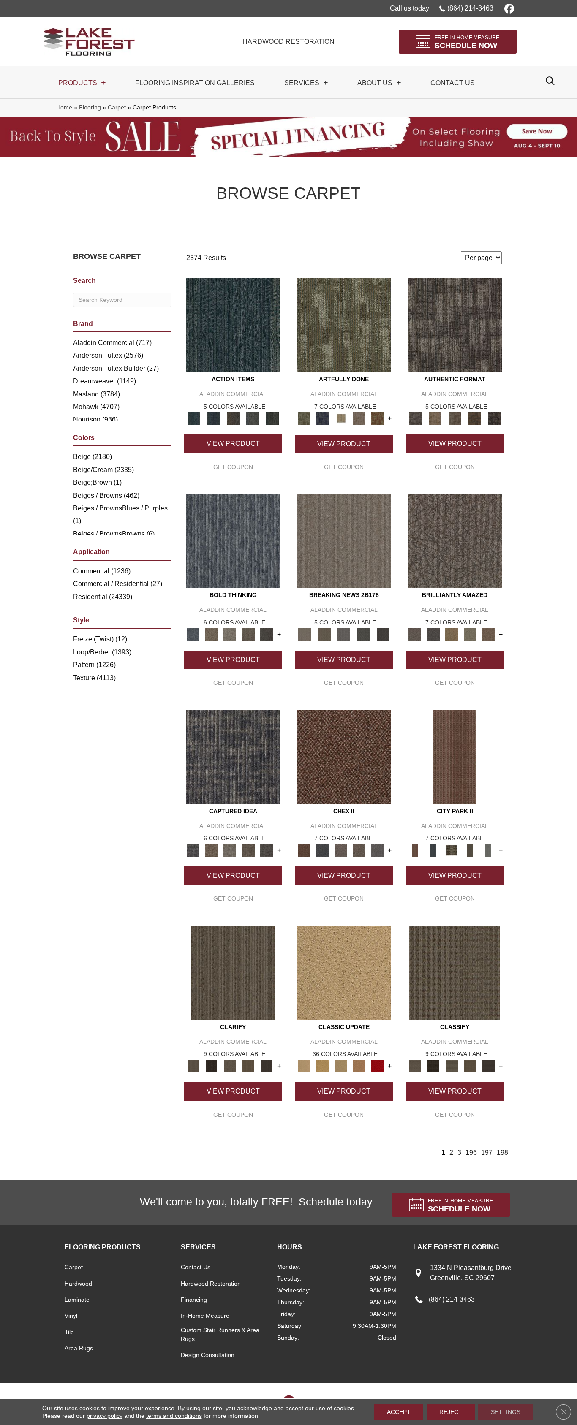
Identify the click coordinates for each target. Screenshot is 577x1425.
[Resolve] (233, 972)
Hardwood (78, 1283)
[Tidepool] (233, 325)
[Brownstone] (233, 418)
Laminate (77, 1299)
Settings (505, 1412)
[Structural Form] (494, 418)
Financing (194, 1299)
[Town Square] (378, 850)
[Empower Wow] (470, 634)
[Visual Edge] (455, 325)
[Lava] (230, 634)
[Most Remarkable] (322, 418)
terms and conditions (174, 1415)
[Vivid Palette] (378, 418)
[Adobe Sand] (344, 972)
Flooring (90, 107)
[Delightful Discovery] (344, 325)
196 (471, 1152)
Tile (69, 1332)
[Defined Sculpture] (435, 418)
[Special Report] (324, 634)
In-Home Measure (205, 1315)
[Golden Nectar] (322, 1065)
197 (487, 1152)
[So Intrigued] (455, 540)
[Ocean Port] (213, 418)
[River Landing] (322, 850)
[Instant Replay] (344, 634)
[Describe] (230, 1065)
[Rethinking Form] (474, 418)
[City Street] (272, 418)
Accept (399, 1412)
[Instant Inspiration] (488, 634)
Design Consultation (207, 1355)
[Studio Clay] (359, 1065)
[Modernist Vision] (341, 418)
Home (64, 107)
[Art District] (341, 850)
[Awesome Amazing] (359, 418)
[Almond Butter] (341, 1065)
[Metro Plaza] (359, 850)
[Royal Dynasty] (378, 1065)
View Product (233, 443)
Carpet (117, 107)
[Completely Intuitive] (452, 634)
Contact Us (195, 1267)
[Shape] (233, 540)
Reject (450, 1412)
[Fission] (248, 634)
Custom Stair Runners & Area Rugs (220, 1334)
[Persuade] (248, 1065)
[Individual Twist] (454, 418)
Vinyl (71, 1315)
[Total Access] (383, 634)
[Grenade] (211, 634)
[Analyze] (211, 1065)
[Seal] (267, 634)
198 (502, 1152)
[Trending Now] (344, 540)
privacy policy (104, 1415)
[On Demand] (363, 634)
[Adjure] (267, 1065)
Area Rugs (79, 1348)
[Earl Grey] (252, 418)
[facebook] (508, 8)
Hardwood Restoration (211, 1283)
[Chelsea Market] (344, 756)
